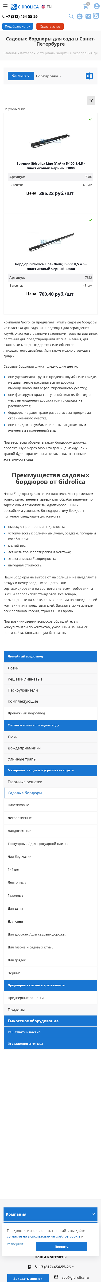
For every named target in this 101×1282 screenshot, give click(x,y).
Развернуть (16, 1244)
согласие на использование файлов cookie (43, 1236)
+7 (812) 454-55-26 (21, 16)
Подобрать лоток (17, 26)
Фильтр (19, 75)
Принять (62, 1246)
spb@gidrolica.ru (75, 1277)
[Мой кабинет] (97, 6)
